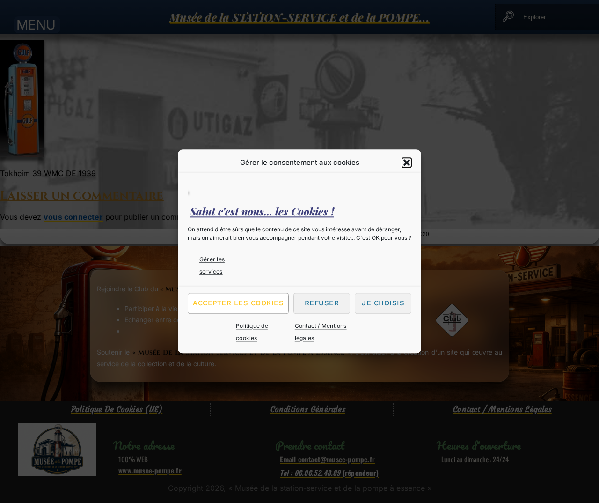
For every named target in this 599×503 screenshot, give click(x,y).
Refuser (322, 303)
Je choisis (383, 303)
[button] (406, 162)
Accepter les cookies (238, 303)
